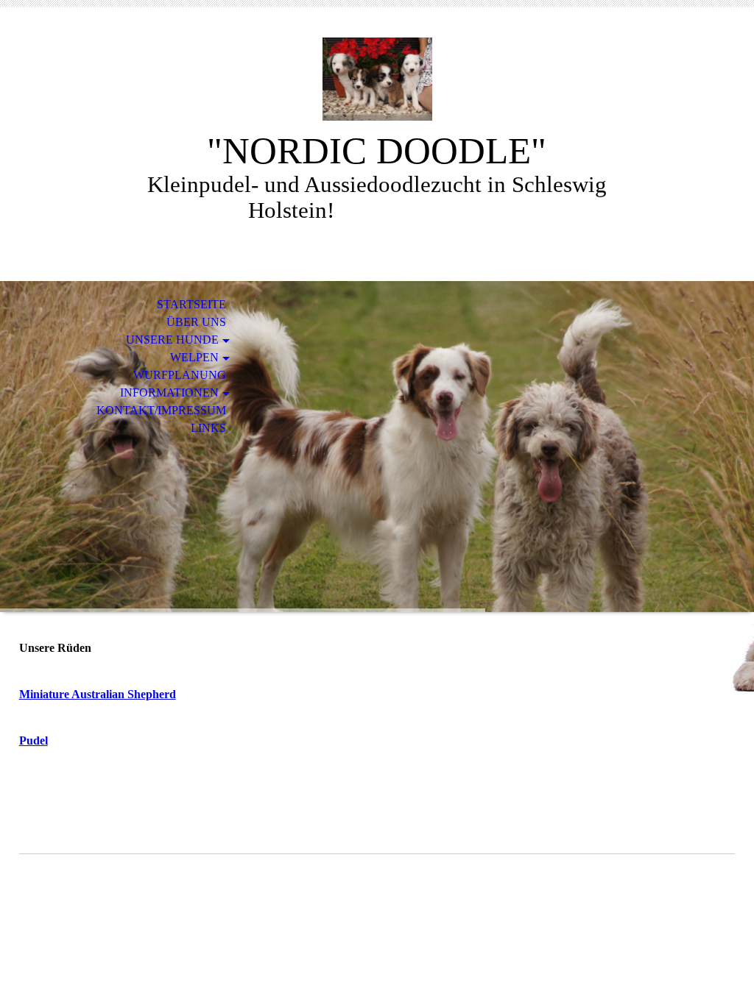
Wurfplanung (179, 375)
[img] (377, 79)
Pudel (33, 740)
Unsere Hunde (172, 339)
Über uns (196, 322)
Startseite (191, 304)
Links (208, 428)
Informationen (169, 392)
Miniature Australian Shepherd (97, 694)
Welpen (194, 357)
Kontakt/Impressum (161, 410)
